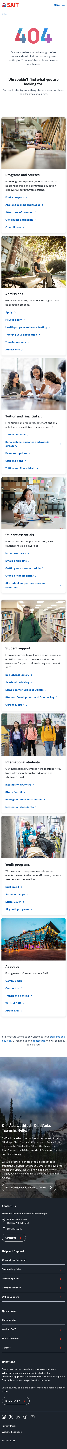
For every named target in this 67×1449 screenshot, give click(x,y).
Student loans (14, 460)
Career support (15, 704)
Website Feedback (12, 1431)
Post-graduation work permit (23, 799)
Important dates (15, 553)
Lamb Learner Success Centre (24, 689)
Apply (9, 312)
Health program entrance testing (26, 327)
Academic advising (17, 682)
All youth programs (17, 909)
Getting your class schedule (23, 568)
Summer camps (15, 894)
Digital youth (13, 902)
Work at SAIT (13, 1003)
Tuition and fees (15, 434)
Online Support (10, 1296)
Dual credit (12, 887)
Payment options (16, 453)
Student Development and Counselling (29, 697)
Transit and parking (17, 995)
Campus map (13, 981)
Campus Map (9, 1320)
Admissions (12, 349)
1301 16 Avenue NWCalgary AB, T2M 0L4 (18, 1221)
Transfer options (15, 342)
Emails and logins (16, 560)
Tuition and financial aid (20, 468)
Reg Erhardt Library (17, 675)
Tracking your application (21, 334)
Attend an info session (19, 212)
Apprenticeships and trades (22, 205)
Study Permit (13, 792)
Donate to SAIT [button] (12, 1401)
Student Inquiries (11, 1269)
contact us (39, 1040)
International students (19, 807)
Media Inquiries (10, 1278)
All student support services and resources (25, 585)
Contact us (12, 988)
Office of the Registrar (19, 575)
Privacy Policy (9, 1425)
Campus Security (11, 1287)
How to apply (13, 319)
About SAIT (12, 1010)
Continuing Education (19, 219)
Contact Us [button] (10, 1237)
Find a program (14, 197)
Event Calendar (10, 1338)
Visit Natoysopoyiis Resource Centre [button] (25, 1187)
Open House (13, 227)
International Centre (18, 784)
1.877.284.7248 (14, 1228)
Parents (6, 1347)
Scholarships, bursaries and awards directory (27, 444)
